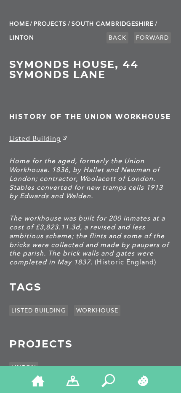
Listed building (38, 310)
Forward (152, 37)
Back (117, 37)
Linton (21, 37)
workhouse (97, 310)
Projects (50, 23)
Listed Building (35, 139)
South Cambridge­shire (113, 23)
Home (19, 23)
